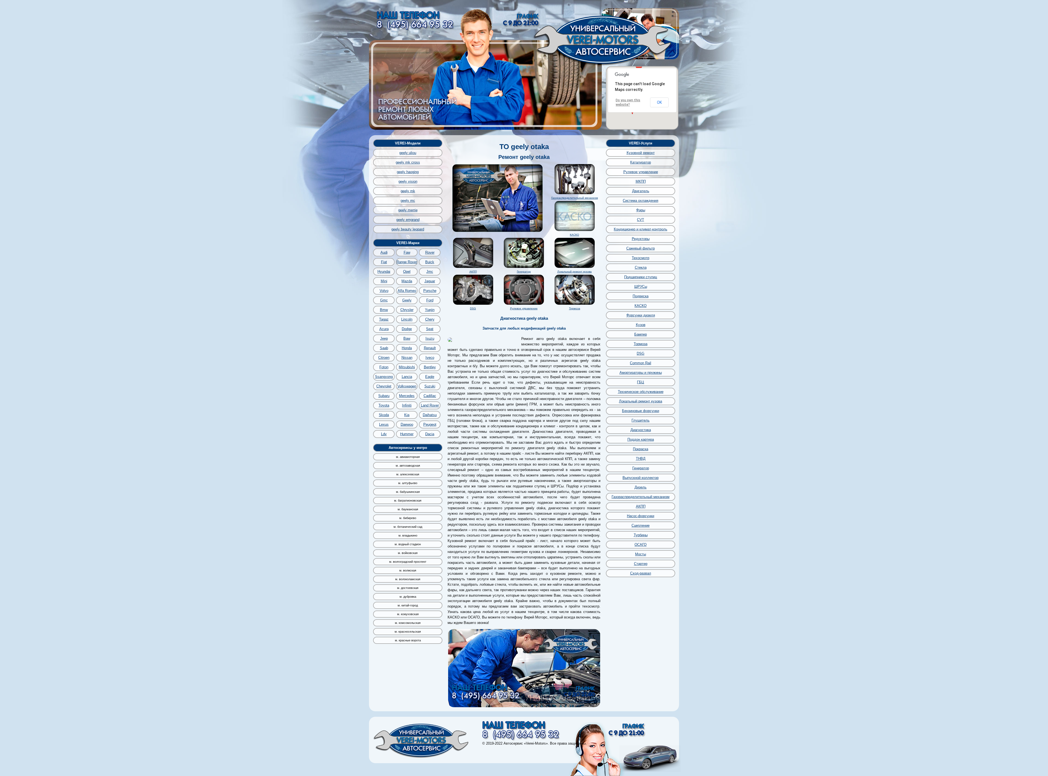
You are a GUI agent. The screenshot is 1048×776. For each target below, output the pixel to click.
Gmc (384, 300)
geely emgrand (407, 220)
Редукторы (641, 239)
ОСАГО (641, 545)
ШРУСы (640, 287)
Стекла (641, 267)
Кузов (640, 325)
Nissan (406, 358)
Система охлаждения (640, 201)
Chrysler (406, 310)
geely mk (408, 191)
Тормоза (574, 308)
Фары (640, 210)
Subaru (383, 396)
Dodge (407, 329)
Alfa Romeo (407, 291)
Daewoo (407, 424)
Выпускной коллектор (641, 478)
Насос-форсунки (640, 516)
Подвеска (640, 296)
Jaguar (429, 281)
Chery (429, 319)
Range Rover (407, 262)
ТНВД (640, 459)
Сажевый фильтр (640, 248)
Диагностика (640, 430)
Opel (406, 271)
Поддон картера (640, 439)
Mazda (406, 281)
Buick (429, 262)
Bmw (384, 310)
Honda (407, 348)
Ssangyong (384, 377)
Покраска (640, 449)
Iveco (429, 358)
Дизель (641, 487)
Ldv (384, 434)
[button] (638, 67)
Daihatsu (430, 415)
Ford (429, 300)
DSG (473, 308)
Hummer (406, 434)
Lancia (407, 377)
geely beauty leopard (407, 229)
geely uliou (407, 153)
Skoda (384, 415)
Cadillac (430, 396)
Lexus (384, 424)
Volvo (384, 291)
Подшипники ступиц (640, 277)
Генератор (524, 271)
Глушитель (641, 420)
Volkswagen (406, 386)
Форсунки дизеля (640, 315)
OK (659, 102)
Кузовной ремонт (641, 153)
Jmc (429, 271)
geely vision (407, 181)
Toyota (384, 405)
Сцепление (641, 525)
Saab (384, 348)
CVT (640, 220)
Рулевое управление (524, 308)
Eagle (429, 377)
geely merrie (408, 210)
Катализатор (640, 162)
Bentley (430, 367)
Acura (384, 329)
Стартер (640, 564)
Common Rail (640, 363)
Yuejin (429, 310)
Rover (429, 252)
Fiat (384, 262)
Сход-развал (640, 573)
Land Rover (430, 405)
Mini (384, 281)
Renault (430, 348)
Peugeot (429, 424)
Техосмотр (640, 258)
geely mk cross (408, 162)
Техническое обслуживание (640, 392)
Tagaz (384, 319)
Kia (406, 415)
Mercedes (407, 396)
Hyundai (383, 271)
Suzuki (429, 386)
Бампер (640, 334)
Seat (429, 329)
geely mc (408, 201)
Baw (406, 338)
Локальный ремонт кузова (574, 271)
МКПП (641, 181)
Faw (407, 252)
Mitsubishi (407, 367)
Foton (383, 367)
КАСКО (574, 234)
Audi (384, 252)
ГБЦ (640, 382)
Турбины (641, 535)
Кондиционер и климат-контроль (640, 229)
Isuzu (429, 338)
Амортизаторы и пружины (641, 373)
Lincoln (406, 319)
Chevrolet (383, 386)
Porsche (429, 291)
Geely (407, 300)
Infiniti (407, 405)
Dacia (429, 434)
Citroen (383, 358)
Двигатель (640, 191)
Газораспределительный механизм (574, 197)
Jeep (384, 338)
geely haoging (408, 172)
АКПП (473, 271)
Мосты (640, 554)
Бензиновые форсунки (640, 411)
